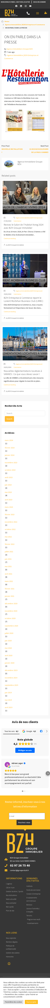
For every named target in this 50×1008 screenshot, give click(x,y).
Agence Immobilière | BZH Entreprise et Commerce (25, 25)
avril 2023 (8, 499)
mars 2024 (9, 440)
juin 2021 (8, 559)
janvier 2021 (9, 596)
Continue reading (10, 238)
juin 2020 (8, 640)
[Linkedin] (21, 6)
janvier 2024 (9, 455)
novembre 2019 (11, 678)
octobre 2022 (10, 529)
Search (9, 419)
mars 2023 (9, 507)
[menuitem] (9, 964)
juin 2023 (8, 485)
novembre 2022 (11, 522)
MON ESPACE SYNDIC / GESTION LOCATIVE (15, 2)
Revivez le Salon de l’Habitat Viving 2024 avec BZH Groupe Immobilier (23, 226)
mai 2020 (8, 648)
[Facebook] (16, 6)
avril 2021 (8, 574)
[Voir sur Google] (7, 764)
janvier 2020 (9, 663)
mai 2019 (8, 700)
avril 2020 (8, 655)
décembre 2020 (11, 603)
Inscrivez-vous (24, 822)
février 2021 (9, 588)
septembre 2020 (11, 626)
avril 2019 (8, 707)
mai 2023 (8, 492)
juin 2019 (8, 692)
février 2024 (9, 447)
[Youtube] (30, 6)
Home (7, 21)
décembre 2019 (11, 670)
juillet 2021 (9, 551)
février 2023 (9, 514)
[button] (37, 13)
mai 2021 (8, 566)
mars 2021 (9, 581)
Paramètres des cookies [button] (13, 1002)
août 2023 (9, 477)
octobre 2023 (10, 470)
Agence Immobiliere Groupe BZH (20, 49)
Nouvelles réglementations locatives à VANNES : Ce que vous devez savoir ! (23, 372)
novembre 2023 (11, 462)
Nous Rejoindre (39, 2)
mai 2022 (8, 537)
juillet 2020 (9, 633)
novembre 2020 (11, 611)
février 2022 (9, 544)
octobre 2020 (10, 618)
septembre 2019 (11, 685)
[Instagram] (26, 6)
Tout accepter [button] (31, 1002)
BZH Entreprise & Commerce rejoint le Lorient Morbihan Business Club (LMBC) (23, 299)
